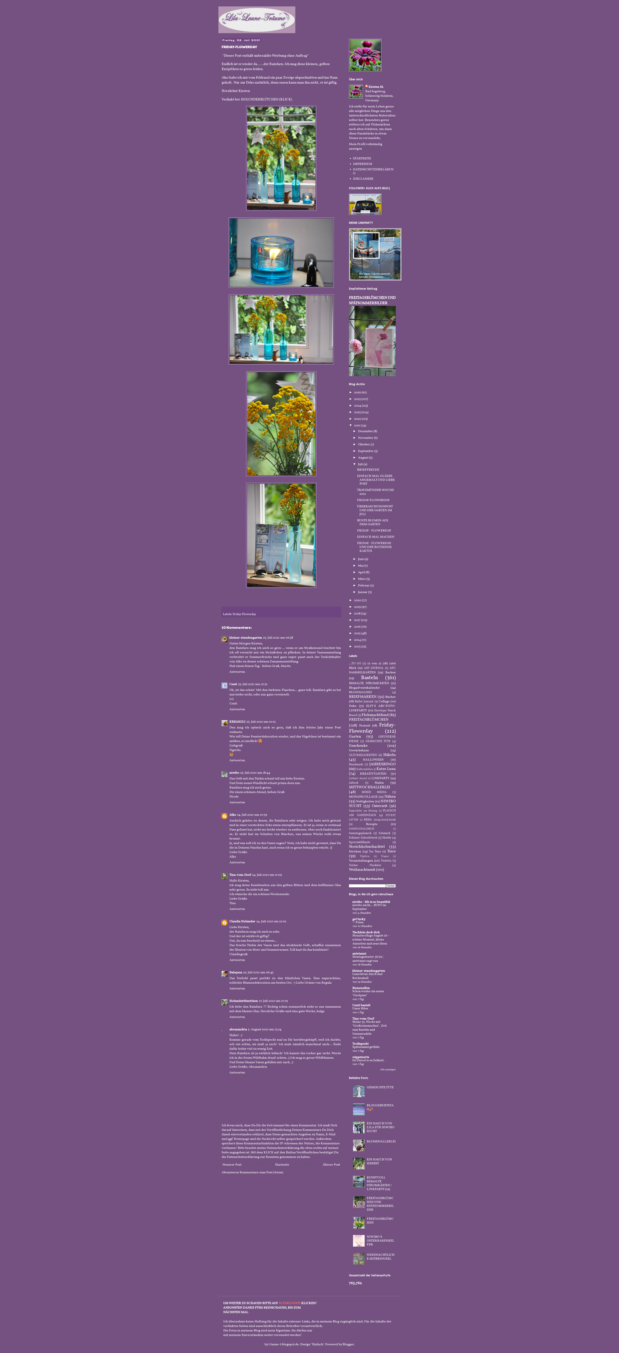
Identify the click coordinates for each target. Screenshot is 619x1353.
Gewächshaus (359, 750)
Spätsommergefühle (366, 1047)
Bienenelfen (361, 988)
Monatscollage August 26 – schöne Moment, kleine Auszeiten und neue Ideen (371, 940)
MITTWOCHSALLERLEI (369, 787)
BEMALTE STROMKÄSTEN (369, 683)
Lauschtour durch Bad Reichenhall (367, 976)
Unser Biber (360, 1008)
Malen (379, 783)
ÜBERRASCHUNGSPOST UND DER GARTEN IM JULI (375, 510)
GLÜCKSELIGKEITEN (363, 755)
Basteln (369, 677)
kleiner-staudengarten (245, 638)
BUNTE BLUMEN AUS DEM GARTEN (372, 522)
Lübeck (353, 783)
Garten (355, 736)
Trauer (385, 856)
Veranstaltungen (361, 861)
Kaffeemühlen (364, 769)
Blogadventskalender (364, 688)
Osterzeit (379, 806)
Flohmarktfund (375, 715)
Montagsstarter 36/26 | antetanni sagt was (367, 959)
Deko (353, 706)
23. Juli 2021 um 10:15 (261, 722)
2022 (358, 419)
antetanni (359, 953)
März (362, 579)
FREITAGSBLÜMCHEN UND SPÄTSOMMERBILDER (372, 300)
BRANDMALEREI (360, 692)
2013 (357, 646)
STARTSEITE (362, 158)
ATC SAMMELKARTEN (372, 670)
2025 (357, 399)
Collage (384, 701)
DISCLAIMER (363, 179)
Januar (363, 592)
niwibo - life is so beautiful (371, 902)
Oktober (364, 444)
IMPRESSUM (362, 164)
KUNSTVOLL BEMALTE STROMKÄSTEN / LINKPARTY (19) (379, 1183)
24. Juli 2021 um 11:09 (267, 875)
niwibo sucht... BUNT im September (369, 907)
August (363, 458)
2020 (358, 600)
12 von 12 (374, 663)
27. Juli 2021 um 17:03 (273, 1001)
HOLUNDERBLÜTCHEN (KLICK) (266, 99)
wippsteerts (360, 1057)
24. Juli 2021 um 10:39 (252, 815)
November (366, 438)
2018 (357, 613)
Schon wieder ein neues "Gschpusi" (368, 993)
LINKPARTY (380, 778)
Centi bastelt (361, 1005)
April (362, 572)
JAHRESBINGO (382, 764)
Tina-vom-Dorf (240, 875)
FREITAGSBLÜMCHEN (368, 719)
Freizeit (364, 725)
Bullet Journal (364, 702)
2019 (357, 607)
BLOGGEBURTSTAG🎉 (380, 1107)
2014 (358, 640)
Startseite (282, 1165)
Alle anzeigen (388, 1069)
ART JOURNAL (373, 668)
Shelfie (386, 838)
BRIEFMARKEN (363, 697)
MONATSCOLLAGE (363, 797)
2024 (358, 406)
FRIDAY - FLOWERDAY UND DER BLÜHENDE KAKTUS (374, 547)
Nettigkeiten (365, 801)
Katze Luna (386, 769)
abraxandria (238, 1029)
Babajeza (235, 972)
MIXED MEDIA (374, 792)
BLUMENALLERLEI (381, 1141)
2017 (357, 620)
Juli (361, 464)
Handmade (356, 765)
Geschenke (358, 746)
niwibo (234, 773)
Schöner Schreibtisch (363, 838)
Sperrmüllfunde (359, 842)
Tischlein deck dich (366, 932)
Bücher (390, 697)
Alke (232, 815)
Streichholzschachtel (367, 847)
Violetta (386, 861)
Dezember (366, 431)
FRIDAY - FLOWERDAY (374, 530)
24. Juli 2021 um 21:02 (271, 921)
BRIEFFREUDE (368, 470)
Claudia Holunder (242, 921)
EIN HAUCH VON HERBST (379, 1161)
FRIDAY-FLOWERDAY (373, 500)
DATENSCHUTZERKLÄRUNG (373, 171)
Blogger (348, 1344)
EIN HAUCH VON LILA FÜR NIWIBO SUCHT (380, 1127)
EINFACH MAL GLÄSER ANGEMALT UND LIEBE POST (376, 480)
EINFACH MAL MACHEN (375, 537)
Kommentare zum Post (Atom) (261, 1172)
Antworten (237, 672)
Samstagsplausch (360, 833)
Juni (361, 559)
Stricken (355, 851)
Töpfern (364, 856)
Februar (364, 585)
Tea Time (375, 852)
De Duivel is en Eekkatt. (368, 1060)
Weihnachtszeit (362, 870)
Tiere (391, 851)
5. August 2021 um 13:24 (264, 1029)
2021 (357, 425)
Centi (233, 684)
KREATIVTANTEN (373, 774)
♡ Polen (358, 922)
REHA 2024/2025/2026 (380, 820)
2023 (357, 412)
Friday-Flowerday (244, 614)
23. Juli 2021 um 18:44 (255, 773)
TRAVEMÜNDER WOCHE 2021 (375, 492)
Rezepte (372, 824)
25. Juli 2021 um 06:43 (258, 972)
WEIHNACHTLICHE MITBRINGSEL (381, 1257)
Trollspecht (360, 1044)
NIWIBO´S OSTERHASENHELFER (380, 1241)
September (366, 451)
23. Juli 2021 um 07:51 (252, 684)
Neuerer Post (231, 1165)
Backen (390, 672)
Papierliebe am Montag (363, 811)
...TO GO (355, 664)
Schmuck (384, 833)
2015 (357, 633)
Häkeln (389, 755)
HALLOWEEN (373, 760)
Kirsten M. (376, 87)
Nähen (390, 796)
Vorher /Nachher (365, 865)
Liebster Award (358, 778)
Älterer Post (331, 1165)
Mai (361, 566)
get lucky (358, 919)
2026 (358, 392)
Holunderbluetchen (243, 1001)
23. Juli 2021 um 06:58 (278, 638)
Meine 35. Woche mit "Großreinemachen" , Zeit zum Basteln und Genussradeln (369, 1028)
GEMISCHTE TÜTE (378, 741)
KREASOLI (237, 722)
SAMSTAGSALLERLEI (361, 829)
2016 (357, 627)
